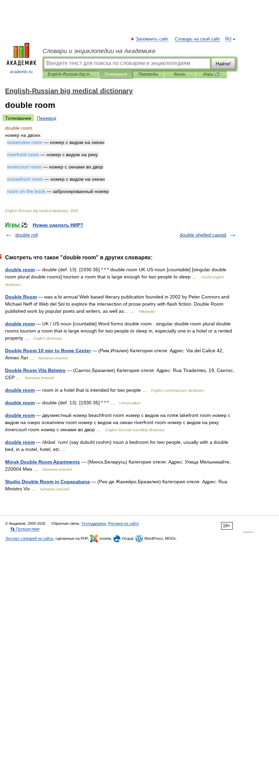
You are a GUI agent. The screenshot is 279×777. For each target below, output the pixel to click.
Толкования (115, 74)
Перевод (46, 118)
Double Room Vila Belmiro (35, 370)
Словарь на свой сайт (197, 39)
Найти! (223, 63)
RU (228, 39)
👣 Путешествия (24, 529)
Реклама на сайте (123, 523)
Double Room (21, 297)
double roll (26, 235)
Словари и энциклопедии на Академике (99, 51)
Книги (179, 74)
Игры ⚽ (211, 74)
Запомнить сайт (152, 39)
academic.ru (21, 71)
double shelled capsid (203, 235)
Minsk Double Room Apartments (42, 462)
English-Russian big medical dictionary (71, 74)
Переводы (148, 74)
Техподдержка (93, 523)
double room (20, 269)
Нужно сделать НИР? (58, 225)
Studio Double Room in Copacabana (47, 481)
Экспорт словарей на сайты (29, 538)
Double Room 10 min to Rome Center (48, 350)
